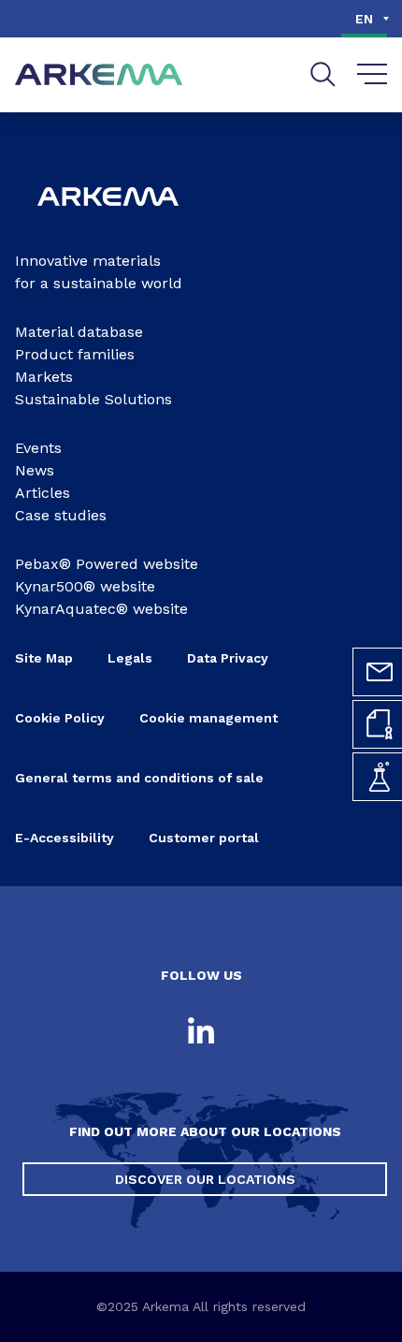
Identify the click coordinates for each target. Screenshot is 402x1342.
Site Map (44, 657)
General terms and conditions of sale (139, 777)
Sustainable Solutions (93, 399)
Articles (42, 493)
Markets (44, 377)
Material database (79, 332)
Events (38, 448)
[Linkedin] (201, 1032)
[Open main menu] (372, 75)
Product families (75, 354)
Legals (130, 657)
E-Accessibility (64, 837)
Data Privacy (227, 657)
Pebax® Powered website (106, 564)
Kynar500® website (85, 586)
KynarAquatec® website (101, 609)
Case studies (61, 515)
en (364, 18)
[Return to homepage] (99, 75)
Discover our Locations (205, 1179)
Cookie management (208, 717)
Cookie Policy (60, 717)
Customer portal (204, 837)
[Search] (323, 74)
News (34, 470)
